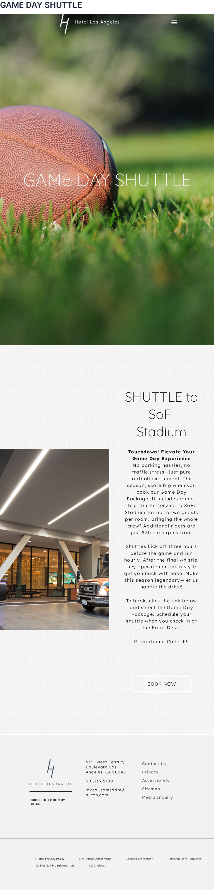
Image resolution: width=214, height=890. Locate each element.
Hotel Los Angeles (97, 22)
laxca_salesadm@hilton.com (106, 792)
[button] (174, 22)
